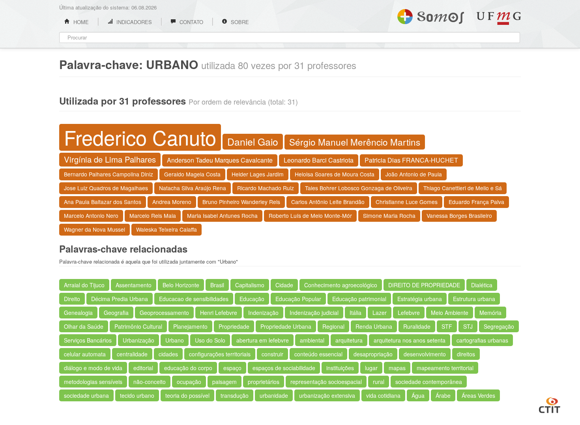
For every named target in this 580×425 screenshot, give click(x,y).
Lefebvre (409, 312)
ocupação (189, 382)
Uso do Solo (210, 340)
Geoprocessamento (164, 312)
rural (378, 382)
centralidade (132, 354)
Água (418, 395)
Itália (355, 312)
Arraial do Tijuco (84, 285)
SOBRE (239, 22)
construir (272, 354)
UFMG (499, 18)
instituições (340, 368)
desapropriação (373, 354)
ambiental (312, 340)
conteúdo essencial (318, 354)
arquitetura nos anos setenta (409, 340)
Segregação (499, 326)
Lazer (379, 312)
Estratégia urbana (419, 299)
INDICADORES (133, 22)
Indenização (263, 312)
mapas (397, 368)
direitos (466, 354)
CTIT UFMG (549, 404)
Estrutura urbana (474, 299)
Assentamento (134, 285)
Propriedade (234, 326)
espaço (232, 368)
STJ (468, 326)
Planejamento (190, 326)
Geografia (116, 312)
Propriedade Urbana (285, 326)
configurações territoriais (220, 354)
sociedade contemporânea (428, 382)
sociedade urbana (86, 395)
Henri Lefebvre (218, 312)
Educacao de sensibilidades (193, 299)
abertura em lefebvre (262, 340)
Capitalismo (249, 285)
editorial (143, 368)
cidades (168, 354)
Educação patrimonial (359, 299)
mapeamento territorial (445, 368)
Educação (251, 299)
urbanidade (274, 395)
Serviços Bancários (88, 340)
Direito (72, 299)
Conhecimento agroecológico (340, 285)
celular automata (85, 354)
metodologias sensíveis (93, 382)
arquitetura (349, 340)
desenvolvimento (425, 354)
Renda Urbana (373, 326)
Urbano (174, 340)
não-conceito (149, 382)
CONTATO (190, 22)
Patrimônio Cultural (138, 326)
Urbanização (138, 340)
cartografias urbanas (482, 340)
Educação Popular (298, 299)
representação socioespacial (326, 382)
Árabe (443, 395)
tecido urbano (137, 395)
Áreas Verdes (478, 395)
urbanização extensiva (327, 395)
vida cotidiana (383, 395)
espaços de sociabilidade (284, 368)
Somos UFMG (431, 15)
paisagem (224, 382)
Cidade (284, 285)
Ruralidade (416, 326)
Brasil (217, 285)
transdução (235, 395)
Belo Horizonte (181, 285)
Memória (490, 312)
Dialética (481, 285)
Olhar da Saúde (83, 326)
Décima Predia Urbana (119, 299)
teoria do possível (187, 395)
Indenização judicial (314, 312)
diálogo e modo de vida (93, 368)
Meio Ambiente (449, 312)
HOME (80, 22)
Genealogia (78, 312)
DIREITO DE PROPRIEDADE (424, 285)
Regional (333, 326)
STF (447, 326)
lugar (371, 368)
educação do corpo (188, 368)
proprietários (263, 382)
